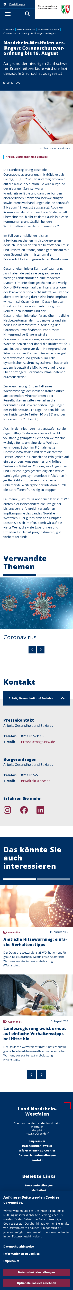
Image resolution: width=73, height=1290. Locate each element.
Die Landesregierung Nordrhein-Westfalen (54, 9)
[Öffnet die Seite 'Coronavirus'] (36, 603)
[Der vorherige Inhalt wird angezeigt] (31, 1074)
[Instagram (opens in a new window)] (11, 810)
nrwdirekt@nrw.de (35, 780)
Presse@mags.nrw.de (38, 741)
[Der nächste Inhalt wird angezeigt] (41, 1074)
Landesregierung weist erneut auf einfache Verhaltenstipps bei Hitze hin (34, 1034)
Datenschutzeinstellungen (36, 1272)
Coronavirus (20, 637)
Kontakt (37, 1160)
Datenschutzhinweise (18, 1246)
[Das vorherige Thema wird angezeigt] (32, 649)
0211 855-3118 (32, 736)
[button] (17, 4)
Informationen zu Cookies (21, 1254)
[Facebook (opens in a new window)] (28, 810)
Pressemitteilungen (48, 29)
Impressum (11, 1261)
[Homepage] (61, 810)
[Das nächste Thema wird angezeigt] (40, 649)
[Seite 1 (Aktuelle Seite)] (19, 575)
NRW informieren (26, 29)
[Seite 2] (53, 575)
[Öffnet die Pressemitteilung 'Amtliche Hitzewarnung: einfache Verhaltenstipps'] (36, 906)
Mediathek (39, 1190)
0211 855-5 (29, 775)
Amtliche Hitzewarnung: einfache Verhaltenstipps (35, 941)
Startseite (8, 29)
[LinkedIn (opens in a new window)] (44, 810)
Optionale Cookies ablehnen (36, 1283)
